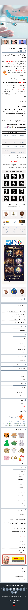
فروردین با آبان (14, 146)
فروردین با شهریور (6, 141)
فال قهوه (23, 347)
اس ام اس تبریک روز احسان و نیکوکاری (18, 317)
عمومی (19, 299)
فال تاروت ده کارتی (21, 495)
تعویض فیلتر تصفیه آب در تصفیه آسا (18, 514)
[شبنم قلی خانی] (5, 42)
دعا (24, 379)
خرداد (5, 127)
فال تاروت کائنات (14, 232)
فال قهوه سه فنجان (21, 349)
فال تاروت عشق (22, 498)
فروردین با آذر (6, 146)
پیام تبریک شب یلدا (21, 553)
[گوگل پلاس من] (4, 589)
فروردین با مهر (21, 146)
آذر (23, 129)
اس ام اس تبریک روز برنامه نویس (19, 319)
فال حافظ (23, 545)
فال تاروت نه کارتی (21, 492)
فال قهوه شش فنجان (21, 352)
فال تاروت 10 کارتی (6, 232)
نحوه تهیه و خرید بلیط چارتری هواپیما (18, 528)
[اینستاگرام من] (14, 589)
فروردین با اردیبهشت (14, 136)
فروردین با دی (21, 152)
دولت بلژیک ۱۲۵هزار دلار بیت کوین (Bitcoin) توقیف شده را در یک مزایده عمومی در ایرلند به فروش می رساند (14, 522)
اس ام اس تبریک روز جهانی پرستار (19, 322)
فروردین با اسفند (6, 151)
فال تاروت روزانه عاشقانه (20, 500)
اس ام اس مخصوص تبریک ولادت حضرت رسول (16, 309)
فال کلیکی (23, 387)
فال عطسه (14, 224)
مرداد (10, 127)
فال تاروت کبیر (22, 474)
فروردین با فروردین (22, 136)
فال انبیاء (23, 338)
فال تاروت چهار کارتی (21, 484)
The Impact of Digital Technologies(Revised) (17, 519)
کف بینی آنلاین (22, 360)
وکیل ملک (23, 517)
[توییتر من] (7, 589)
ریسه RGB (23, 404)
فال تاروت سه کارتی (21, 482)
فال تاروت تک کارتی (21, 479)
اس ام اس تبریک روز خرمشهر (20, 314)
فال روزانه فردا (22, 580)
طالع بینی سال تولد (21, 463)
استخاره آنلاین (22, 330)
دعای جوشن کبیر (22, 376)
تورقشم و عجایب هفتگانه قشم (19, 526)
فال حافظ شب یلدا (21, 550)
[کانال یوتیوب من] (15, 592)
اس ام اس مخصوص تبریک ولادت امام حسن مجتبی (16, 311)
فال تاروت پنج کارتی (21, 487)
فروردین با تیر (21, 142)
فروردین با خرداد (6, 136)
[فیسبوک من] (17, 589)
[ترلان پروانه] (14, 42)
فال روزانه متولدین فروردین (16, 47)
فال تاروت (23, 506)
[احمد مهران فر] (22, 42)
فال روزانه (16, 11)
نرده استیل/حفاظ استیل (20, 534)
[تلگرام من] (20, 589)
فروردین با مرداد (14, 141)
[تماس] (10, 589)
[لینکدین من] (12, 592)
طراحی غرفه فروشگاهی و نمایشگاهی (18, 531)
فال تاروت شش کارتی (21, 490)
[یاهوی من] (24, 589)
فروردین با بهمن (14, 152)
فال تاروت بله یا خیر (21, 503)
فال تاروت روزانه (22, 471)
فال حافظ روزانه (6, 224)
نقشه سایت (10, 600)
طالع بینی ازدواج (22, 368)
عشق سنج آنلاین (22, 395)
